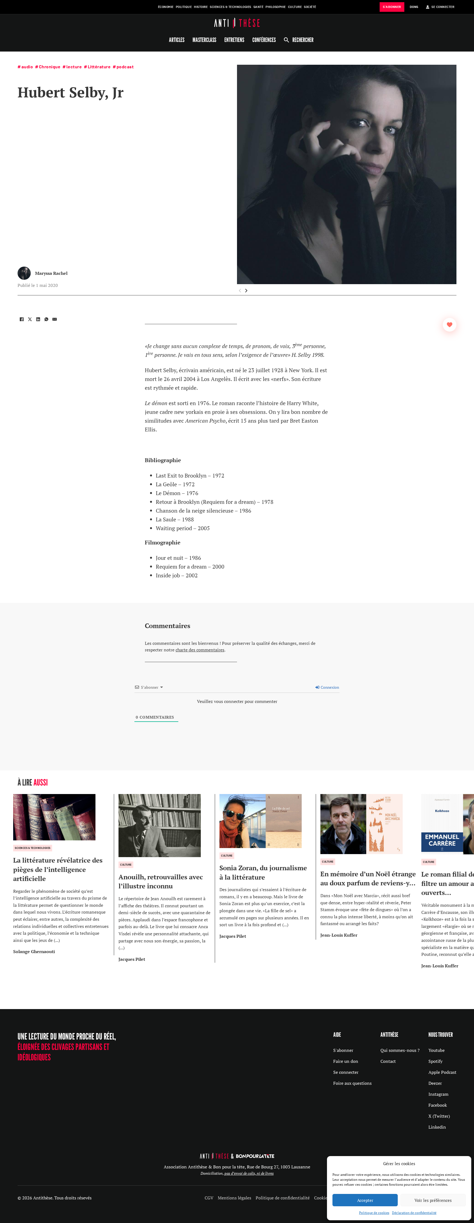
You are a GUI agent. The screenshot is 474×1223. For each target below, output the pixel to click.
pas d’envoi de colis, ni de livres (249, 1173)
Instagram (438, 1094)
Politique (184, 7)
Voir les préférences (433, 1200)
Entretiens (234, 39)
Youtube (436, 1050)
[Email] (54, 319)
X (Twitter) (439, 1116)
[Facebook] (22, 319)
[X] (30, 319)
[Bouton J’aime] (449, 325)
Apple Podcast (442, 1072)
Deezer (435, 1083)
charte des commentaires (200, 650)
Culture (295, 7)
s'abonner (392, 7)
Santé (258, 7)
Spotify (435, 1061)
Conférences (264, 39)
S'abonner (343, 1050)
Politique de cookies (374, 1213)
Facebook (437, 1105)
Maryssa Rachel (51, 273)
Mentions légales (234, 1198)
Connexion (329, 687)
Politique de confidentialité (283, 1198)
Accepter (365, 1200)
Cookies (321, 1198)
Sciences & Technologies (230, 7)
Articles (176, 39)
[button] (246, 291)
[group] (63, 874)
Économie (166, 7)
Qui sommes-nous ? (400, 1050)
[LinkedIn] (38, 319)
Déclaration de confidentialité (414, 1213)
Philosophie (276, 7)
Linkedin (437, 1127)
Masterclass (204, 39)
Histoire (201, 7)
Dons (414, 7)
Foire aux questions (352, 1083)
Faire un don (345, 1061)
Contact (388, 1061)
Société (310, 7)
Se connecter (346, 1072)
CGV (209, 1198)
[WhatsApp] (46, 319)
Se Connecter (442, 7)
